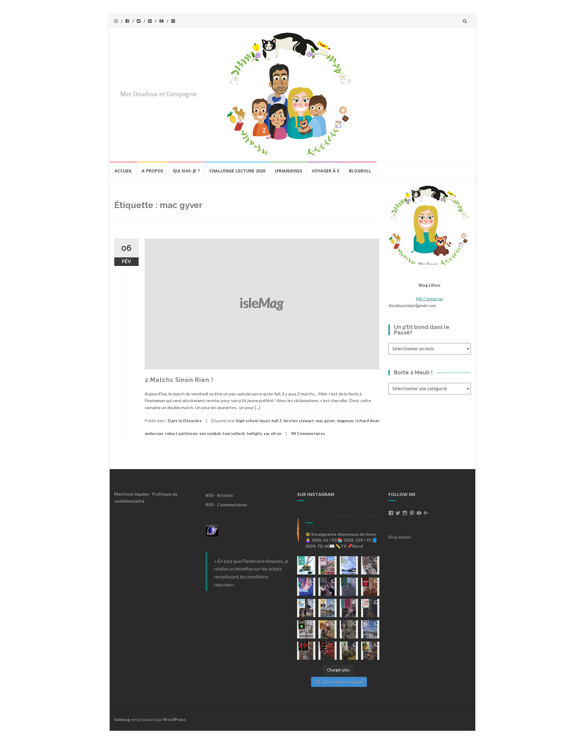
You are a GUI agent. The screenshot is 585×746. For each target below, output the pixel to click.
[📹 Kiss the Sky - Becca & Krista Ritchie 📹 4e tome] (306, 608)
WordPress (174, 719)
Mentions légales (131, 494)
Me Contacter (429, 298)
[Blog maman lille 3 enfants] (429, 225)
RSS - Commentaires (226, 504)
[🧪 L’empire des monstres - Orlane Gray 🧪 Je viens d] (306, 651)
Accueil (123, 171)
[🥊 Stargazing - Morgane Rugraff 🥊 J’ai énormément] (370, 587)
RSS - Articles (219, 495)
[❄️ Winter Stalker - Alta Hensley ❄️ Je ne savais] (306, 629)
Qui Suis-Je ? (186, 171)
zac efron (273, 433)
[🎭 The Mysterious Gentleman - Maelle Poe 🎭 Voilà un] (327, 587)
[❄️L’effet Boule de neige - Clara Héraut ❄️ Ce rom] (370, 629)
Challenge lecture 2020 (237, 171)
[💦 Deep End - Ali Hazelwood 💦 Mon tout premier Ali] (306, 587)
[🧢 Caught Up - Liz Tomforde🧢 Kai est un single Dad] (327, 629)
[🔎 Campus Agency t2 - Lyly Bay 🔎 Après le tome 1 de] (327, 608)
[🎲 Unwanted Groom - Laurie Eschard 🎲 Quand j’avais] (327, 565)
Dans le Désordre (185, 420)
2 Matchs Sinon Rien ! (179, 380)
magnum (345, 420)
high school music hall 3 (259, 420)
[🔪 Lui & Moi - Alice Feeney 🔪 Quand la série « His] (370, 608)
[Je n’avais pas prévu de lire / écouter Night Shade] (370, 565)
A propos (152, 171)
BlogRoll (360, 171)
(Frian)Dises (288, 171)
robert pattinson (181, 433)
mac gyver (325, 420)
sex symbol (210, 433)
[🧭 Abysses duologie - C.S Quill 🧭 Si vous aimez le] (349, 608)
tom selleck (233, 433)
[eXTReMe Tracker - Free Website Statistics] (212, 529)
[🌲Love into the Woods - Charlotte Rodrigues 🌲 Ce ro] (349, 565)
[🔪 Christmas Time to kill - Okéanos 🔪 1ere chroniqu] (327, 651)
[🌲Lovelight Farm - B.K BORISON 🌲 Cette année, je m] (349, 651)
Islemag (122, 719)
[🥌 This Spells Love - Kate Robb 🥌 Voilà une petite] (306, 565)
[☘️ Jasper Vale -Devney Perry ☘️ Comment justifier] (370, 651)
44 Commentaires (308, 433)
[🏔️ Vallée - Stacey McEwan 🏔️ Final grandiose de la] (349, 587)
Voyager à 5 (325, 171)
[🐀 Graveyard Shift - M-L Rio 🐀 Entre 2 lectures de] (349, 629)
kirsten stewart (299, 420)
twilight (254, 433)
